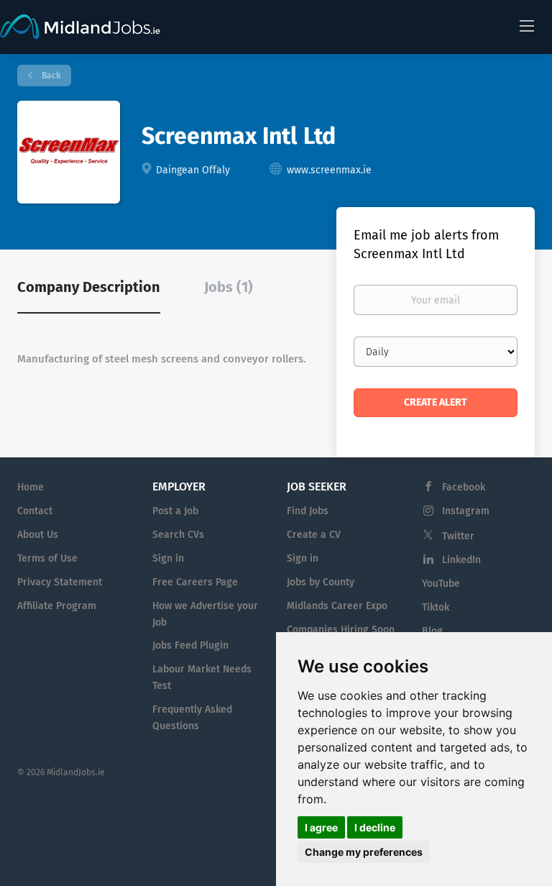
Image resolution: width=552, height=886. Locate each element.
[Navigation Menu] (527, 25)
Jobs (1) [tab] (228, 287)
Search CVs (178, 535)
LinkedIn (461, 560)
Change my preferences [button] (364, 852)
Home (30, 487)
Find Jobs (307, 511)
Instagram (465, 511)
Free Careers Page (195, 582)
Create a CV (314, 535)
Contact (34, 511)
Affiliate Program (56, 606)
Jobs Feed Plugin (190, 645)
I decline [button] (374, 827)
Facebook (463, 487)
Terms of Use (47, 558)
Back (50, 75)
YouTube (441, 583)
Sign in (168, 558)
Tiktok (435, 607)
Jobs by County (320, 582)
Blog (432, 631)
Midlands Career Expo (337, 606)
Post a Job (175, 511)
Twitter (458, 536)
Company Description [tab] (88, 287)
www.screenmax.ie (329, 170)
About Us (37, 535)
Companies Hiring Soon (341, 630)
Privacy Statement (59, 582)
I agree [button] (321, 827)
